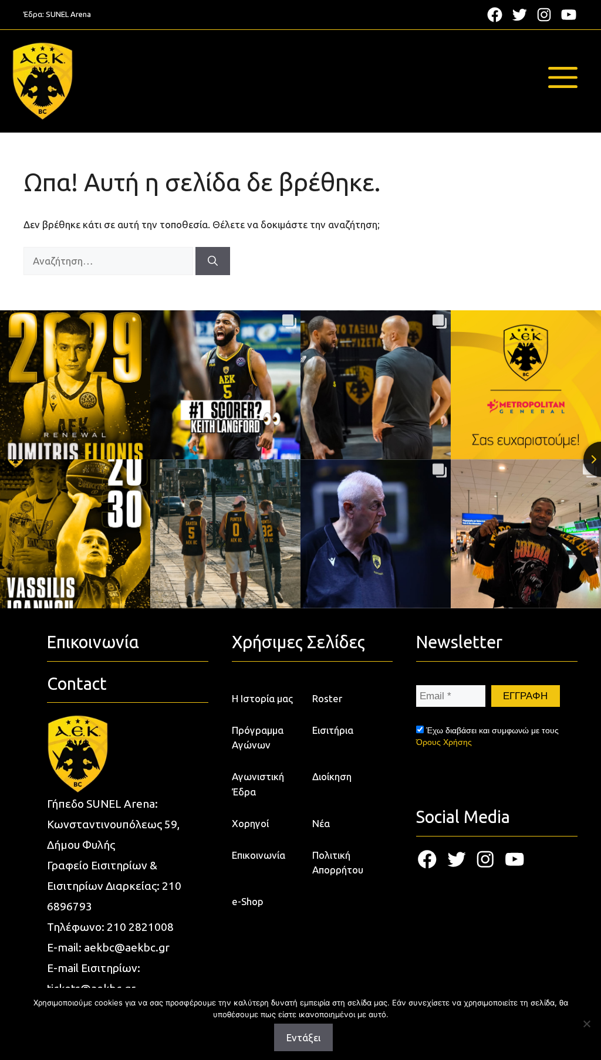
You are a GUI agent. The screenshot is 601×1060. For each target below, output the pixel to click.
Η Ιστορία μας (262, 698)
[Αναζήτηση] (212, 261)
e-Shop (248, 901)
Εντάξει (303, 1037)
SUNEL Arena (68, 14)
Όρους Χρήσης (444, 742)
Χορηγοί (250, 823)
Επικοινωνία (258, 855)
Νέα (321, 823)
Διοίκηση (332, 776)
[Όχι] (586, 1023)
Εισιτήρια (332, 730)
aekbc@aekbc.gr (127, 947)
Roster (327, 698)
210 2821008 (140, 926)
